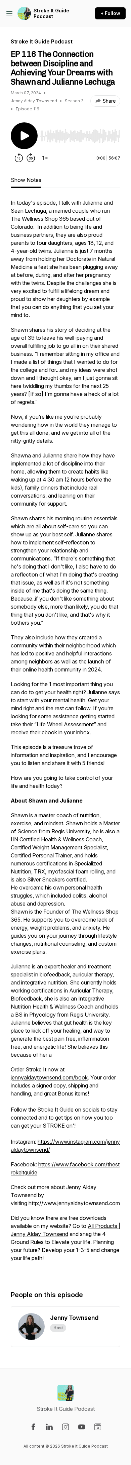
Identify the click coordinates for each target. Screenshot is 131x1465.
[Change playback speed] (45, 158)
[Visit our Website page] (97, 1427)
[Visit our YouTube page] (81, 1427)
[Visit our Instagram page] (65, 1427)
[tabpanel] (65, 738)
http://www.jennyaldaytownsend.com (74, 1203)
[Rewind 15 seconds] (19, 158)
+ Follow (110, 13)
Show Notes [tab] (26, 180)
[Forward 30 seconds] (31, 158)
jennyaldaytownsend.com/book (49, 1077)
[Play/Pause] (24, 135)
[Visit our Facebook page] (33, 1427)
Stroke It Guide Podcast (51, 13)
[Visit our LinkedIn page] (49, 1427)
